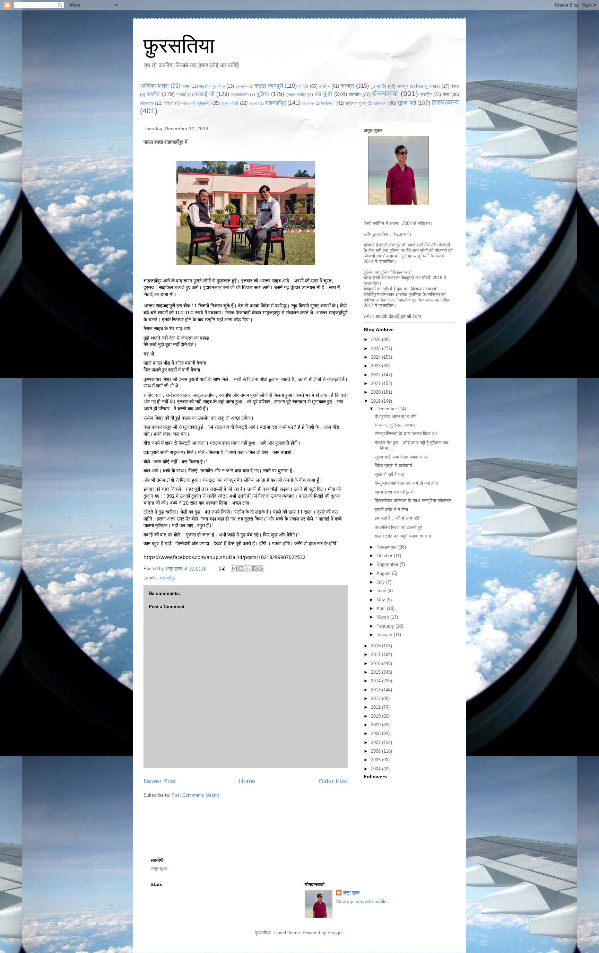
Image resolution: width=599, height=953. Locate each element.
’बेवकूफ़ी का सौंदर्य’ (416, 277)
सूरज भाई (406, 103)
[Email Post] (222, 568)
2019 (376, 401)
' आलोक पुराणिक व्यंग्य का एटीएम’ (424, 300)
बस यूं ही (323, 94)
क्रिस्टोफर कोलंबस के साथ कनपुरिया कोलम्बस (413, 500)
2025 (376, 348)
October (385, 555)
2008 (376, 733)
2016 (376, 663)
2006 (376, 751)
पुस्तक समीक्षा (296, 94)
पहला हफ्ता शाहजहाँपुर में (394, 492)
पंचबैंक (153, 94)
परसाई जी (204, 94)
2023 (376, 365)
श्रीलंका (328, 103)
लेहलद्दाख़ (147, 103)
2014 (376, 680)
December (387, 408)
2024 (376, 357)
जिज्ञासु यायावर (428, 86)
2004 (376, 768)
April (381, 608)
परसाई (181, 94)
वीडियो (169, 103)
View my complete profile (361, 901)
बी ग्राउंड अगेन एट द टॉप (395, 416)
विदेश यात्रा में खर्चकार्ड (393, 465)
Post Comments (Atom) (195, 795)
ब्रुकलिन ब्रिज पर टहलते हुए (398, 527)
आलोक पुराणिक (212, 86)
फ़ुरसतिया (380, 234)
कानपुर (347, 86)
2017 (376, 654)
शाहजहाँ (254, 103)
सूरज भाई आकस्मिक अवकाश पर (401, 457)
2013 (376, 689)
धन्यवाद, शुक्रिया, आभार (395, 425)
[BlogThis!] (240, 568)
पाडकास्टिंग (240, 94)
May (381, 599)
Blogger (335, 932)
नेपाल (455, 86)
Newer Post (160, 781)
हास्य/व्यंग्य (445, 102)
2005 (376, 759)
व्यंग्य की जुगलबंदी (195, 103)
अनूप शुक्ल (373, 130)
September (388, 564)
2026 (376, 339)
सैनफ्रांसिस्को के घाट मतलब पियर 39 (406, 433)
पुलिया (263, 94)
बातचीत (355, 94)
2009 (376, 724)
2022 (376, 374)
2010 (376, 716)
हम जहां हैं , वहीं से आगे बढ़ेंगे (397, 518)
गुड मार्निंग (378, 86)
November (387, 547)
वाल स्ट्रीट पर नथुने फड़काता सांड (403, 536)
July (381, 582)
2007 (376, 742)
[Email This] (234, 568)
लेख (446, 94)
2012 (376, 698)
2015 (376, 672)
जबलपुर (402, 86)
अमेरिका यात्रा (154, 86)
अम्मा (185, 86)
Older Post (333, 781)
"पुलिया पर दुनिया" (414, 256)
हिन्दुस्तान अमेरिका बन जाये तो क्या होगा (406, 483)
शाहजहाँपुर (275, 103)
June (382, 590)
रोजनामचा (385, 93)
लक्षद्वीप (426, 94)
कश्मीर (324, 86)
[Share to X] (247, 568)
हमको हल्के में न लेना (391, 509)
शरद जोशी (230, 103)
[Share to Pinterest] (260, 568)
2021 (376, 383)
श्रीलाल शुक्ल (355, 103)
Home (247, 781)
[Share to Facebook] (254, 568)
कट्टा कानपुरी (268, 86)
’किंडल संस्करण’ (423, 288)
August (384, 573)
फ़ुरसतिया (179, 45)
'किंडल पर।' (401, 272)
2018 (376, 645)
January (385, 634)
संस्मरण (380, 103)
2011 (376, 707)
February (386, 626)
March (383, 617)
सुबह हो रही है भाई (389, 474)
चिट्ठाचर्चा (400, 234)
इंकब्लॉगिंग (241, 86)
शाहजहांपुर (308, 103)
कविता (303, 86)
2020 (376, 392)
